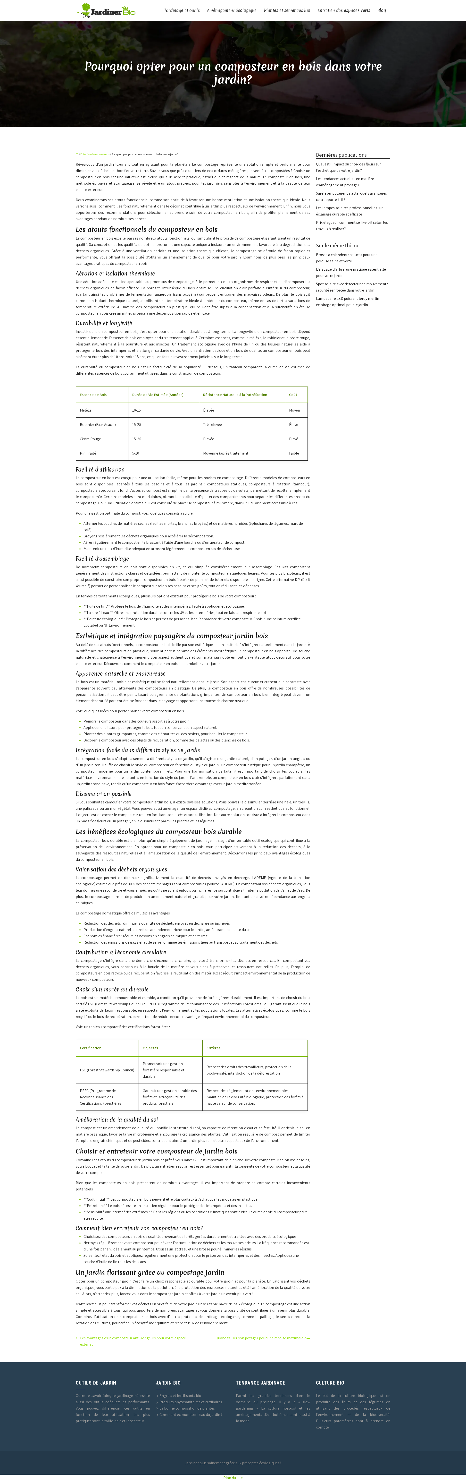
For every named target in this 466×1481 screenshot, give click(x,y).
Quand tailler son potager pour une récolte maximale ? (261, 1338)
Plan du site (233, 1477)
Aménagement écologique (232, 10)
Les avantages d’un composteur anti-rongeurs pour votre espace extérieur (133, 1341)
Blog (381, 10)
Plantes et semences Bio (287, 10)
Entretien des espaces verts (343, 10)
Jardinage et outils (182, 10)
